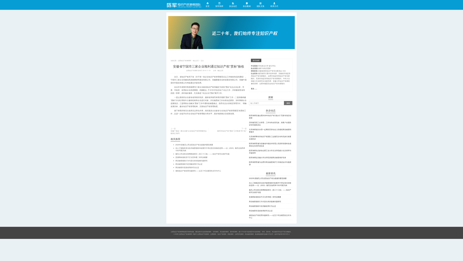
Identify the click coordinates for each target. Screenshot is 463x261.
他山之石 (196, 60)
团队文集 (260, 6)
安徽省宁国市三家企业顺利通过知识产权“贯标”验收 (208, 66)
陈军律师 (219, 6)
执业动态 (233, 6)
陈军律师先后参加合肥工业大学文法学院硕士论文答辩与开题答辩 (270, 151)
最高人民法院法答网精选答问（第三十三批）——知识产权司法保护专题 (202, 154)
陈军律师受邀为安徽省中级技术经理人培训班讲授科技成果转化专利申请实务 (270, 144)
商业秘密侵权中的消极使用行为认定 (188, 164)
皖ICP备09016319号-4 (282, 234)
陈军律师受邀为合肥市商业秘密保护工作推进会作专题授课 (270, 163)
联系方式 (274, 6)
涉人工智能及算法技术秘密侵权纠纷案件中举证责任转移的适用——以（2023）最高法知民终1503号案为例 (270, 184)
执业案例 (247, 6)
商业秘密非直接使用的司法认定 (187, 167)
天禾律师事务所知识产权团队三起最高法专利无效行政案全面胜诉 (270, 137)
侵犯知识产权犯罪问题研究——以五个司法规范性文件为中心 (198, 171)
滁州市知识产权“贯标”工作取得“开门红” (232, 131)
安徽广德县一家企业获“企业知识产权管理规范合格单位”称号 (189, 132)
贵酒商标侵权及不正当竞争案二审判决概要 (191, 157)
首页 (207, 6)
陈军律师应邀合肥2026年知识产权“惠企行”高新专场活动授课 (270, 116)
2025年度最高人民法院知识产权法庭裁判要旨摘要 (194, 144)
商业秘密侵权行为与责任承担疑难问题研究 (191, 160)
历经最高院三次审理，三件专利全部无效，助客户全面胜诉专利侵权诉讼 (270, 123)
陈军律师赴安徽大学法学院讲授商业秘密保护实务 (267, 157)
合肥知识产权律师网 (183, 4)
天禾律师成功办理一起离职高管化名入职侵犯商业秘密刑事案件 (270, 130)
